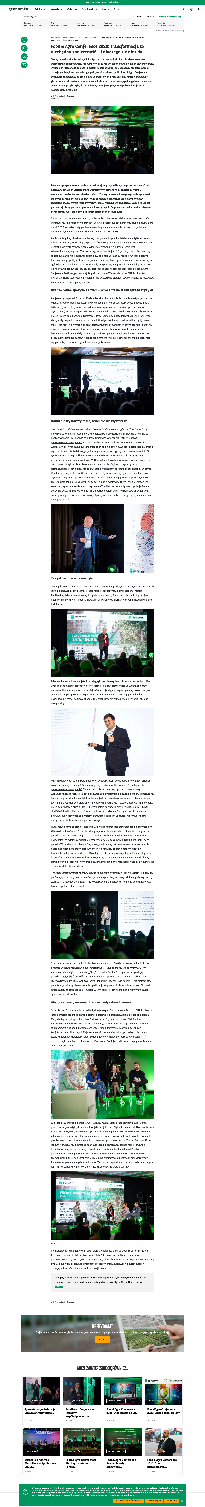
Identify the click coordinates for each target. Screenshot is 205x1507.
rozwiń (59, 1286)
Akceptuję (172, 1501)
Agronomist (55, 37)
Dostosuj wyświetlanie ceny (170, 17)
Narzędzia (54, 9)
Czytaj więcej (154, 1501)
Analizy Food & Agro (70, 37)
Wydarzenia (72, 9)
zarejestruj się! (113, 2)
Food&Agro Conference (89, 37)
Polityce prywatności (75, 1493)
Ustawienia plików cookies (128, 1501)
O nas (116, 9)
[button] (24, 40)
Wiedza (38, 9)
